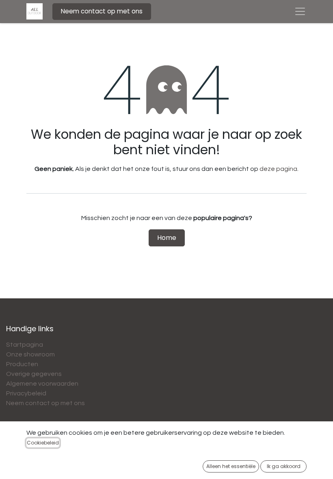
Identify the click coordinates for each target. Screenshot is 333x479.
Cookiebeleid (43, 442)
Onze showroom (30, 354)
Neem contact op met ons (102, 11)
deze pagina (278, 169)
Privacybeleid (26, 393)
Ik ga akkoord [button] (284, 466)
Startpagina (24, 344)
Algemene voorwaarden (42, 383)
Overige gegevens (34, 374)
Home (166, 237)
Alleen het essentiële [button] (230, 466)
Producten (22, 364)
